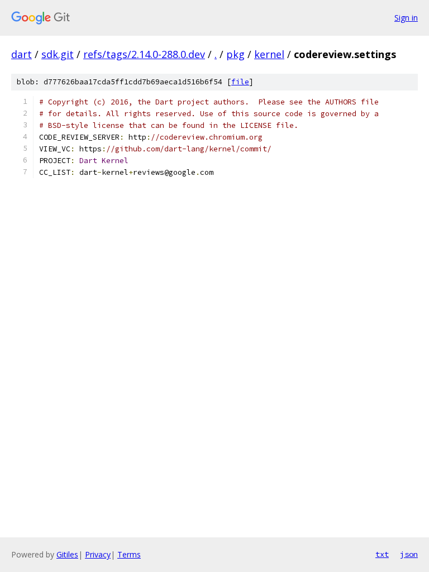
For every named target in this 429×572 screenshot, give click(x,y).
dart (21, 54)
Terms (129, 554)
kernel (269, 54)
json (409, 554)
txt (382, 554)
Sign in (406, 17)
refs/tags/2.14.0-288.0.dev (144, 54)
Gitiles (67, 554)
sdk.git (57, 54)
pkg (235, 54)
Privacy (98, 554)
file (240, 82)
